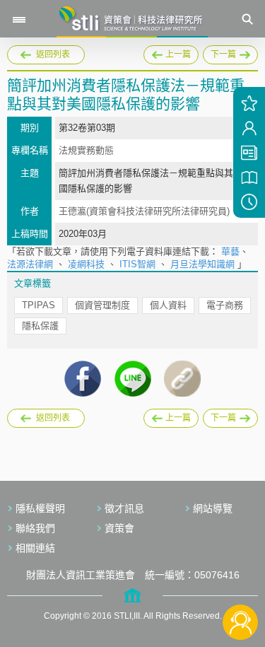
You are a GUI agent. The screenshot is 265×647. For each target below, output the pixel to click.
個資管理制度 (102, 305)
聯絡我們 (35, 528)
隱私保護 (40, 325)
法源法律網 (30, 264)
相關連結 (35, 548)
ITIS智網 (137, 264)
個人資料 (168, 305)
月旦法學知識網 (202, 264)
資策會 (119, 528)
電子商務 (224, 305)
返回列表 (53, 54)
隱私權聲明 (40, 508)
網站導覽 (212, 508)
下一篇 (224, 52)
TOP (240, 575)
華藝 (230, 251)
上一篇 (171, 52)
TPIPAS (38, 305)
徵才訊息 (124, 508)
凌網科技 (86, 264)
